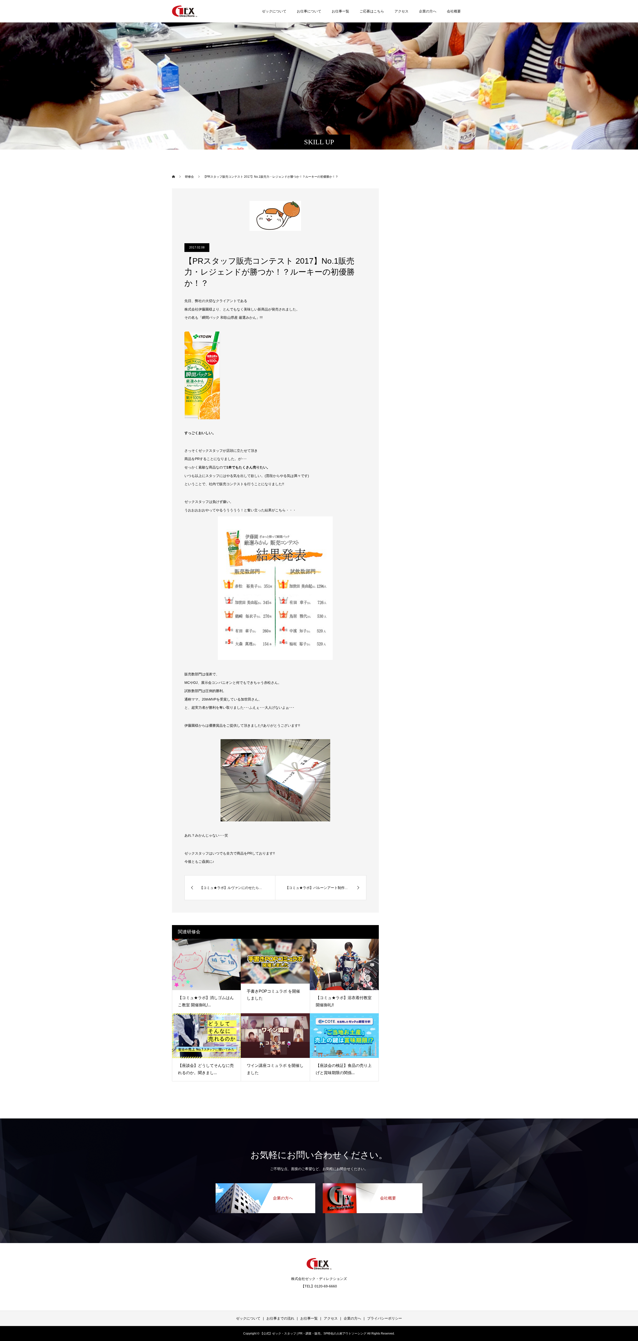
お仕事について (309, 11)
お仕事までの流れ (280, 1318)
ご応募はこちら (372, 11)
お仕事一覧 (340, 11)
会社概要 (454, 11)
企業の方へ (427, 11)
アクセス (401, 11)
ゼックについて (274, 11)
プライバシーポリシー (384, 1318)
